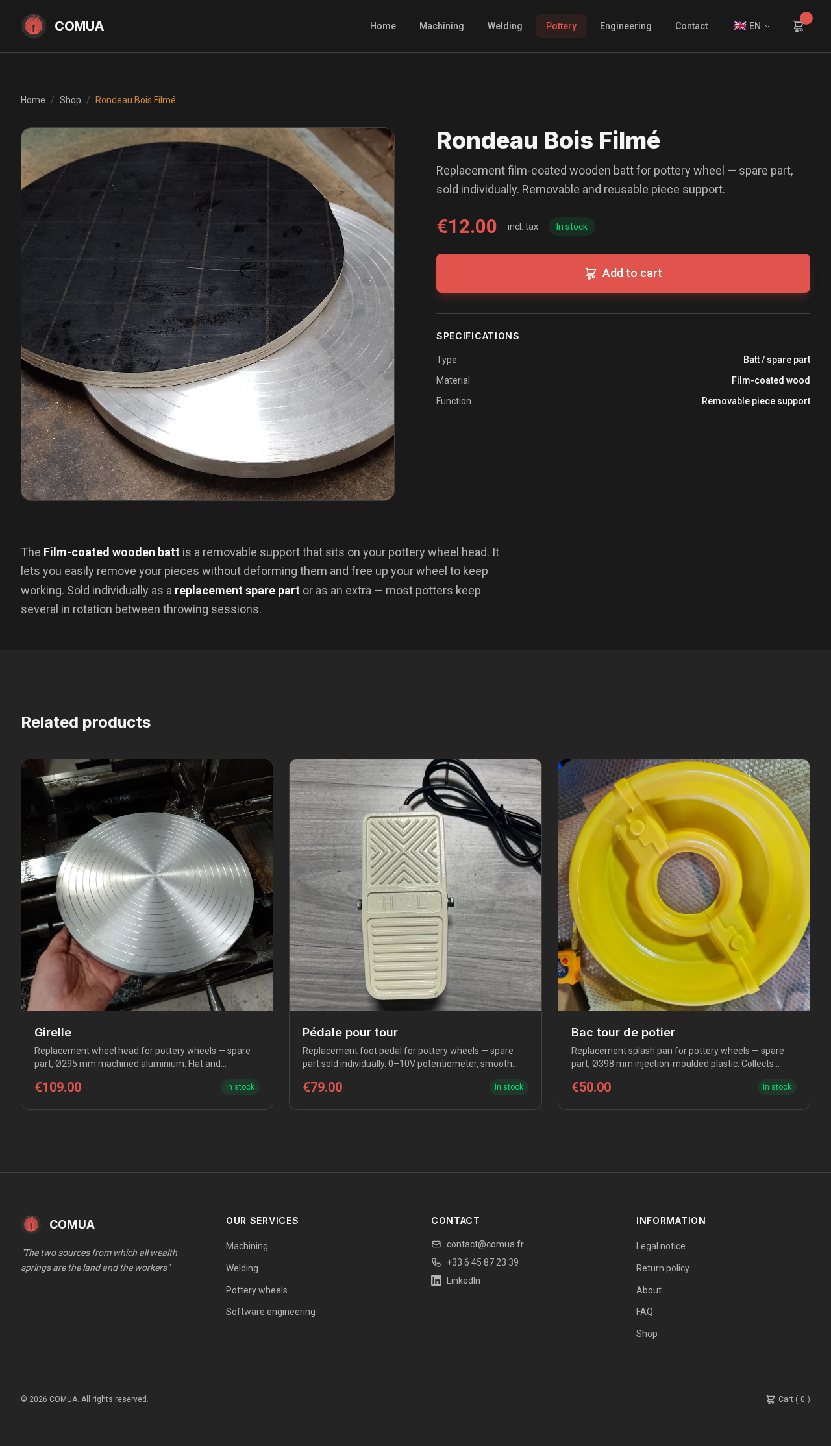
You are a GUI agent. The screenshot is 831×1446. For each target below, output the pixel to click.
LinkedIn (463, 1280)
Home (383, 26)
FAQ (644, 1311)
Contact (691, 26)
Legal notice (661, 1246)
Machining (441, 26)
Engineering (626, 26)
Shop (70, 100)
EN (747, 25)
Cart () (794, 1399)
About (649, 1290)
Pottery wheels (257, 1290)
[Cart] (798, 26)
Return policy (662, 1268)
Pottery (561, 26)
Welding (505, 26)
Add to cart (632, 273)
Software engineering (271, 1311)
